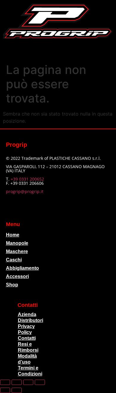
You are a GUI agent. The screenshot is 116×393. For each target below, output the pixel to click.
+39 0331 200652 (27, 179)
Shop (12, 284)
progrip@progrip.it (24, 191)
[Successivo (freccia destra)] (17, 390)
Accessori (17, 276)
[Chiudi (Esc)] (40, 382)
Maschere (17, 251)
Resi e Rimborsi (28, 347)
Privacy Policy (26, 329)
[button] (58, 49)
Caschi (14, 259)
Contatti (27, 338)
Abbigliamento (22, 268)
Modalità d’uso (27, 358)
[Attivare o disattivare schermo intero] (17, 382)
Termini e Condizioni (30, 370)
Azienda (27, 314)
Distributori (30, 320)
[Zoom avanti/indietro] (5, 382)
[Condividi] (28, 382)
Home (12, 234)
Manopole (17, 243)
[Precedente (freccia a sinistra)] (5, 390)
